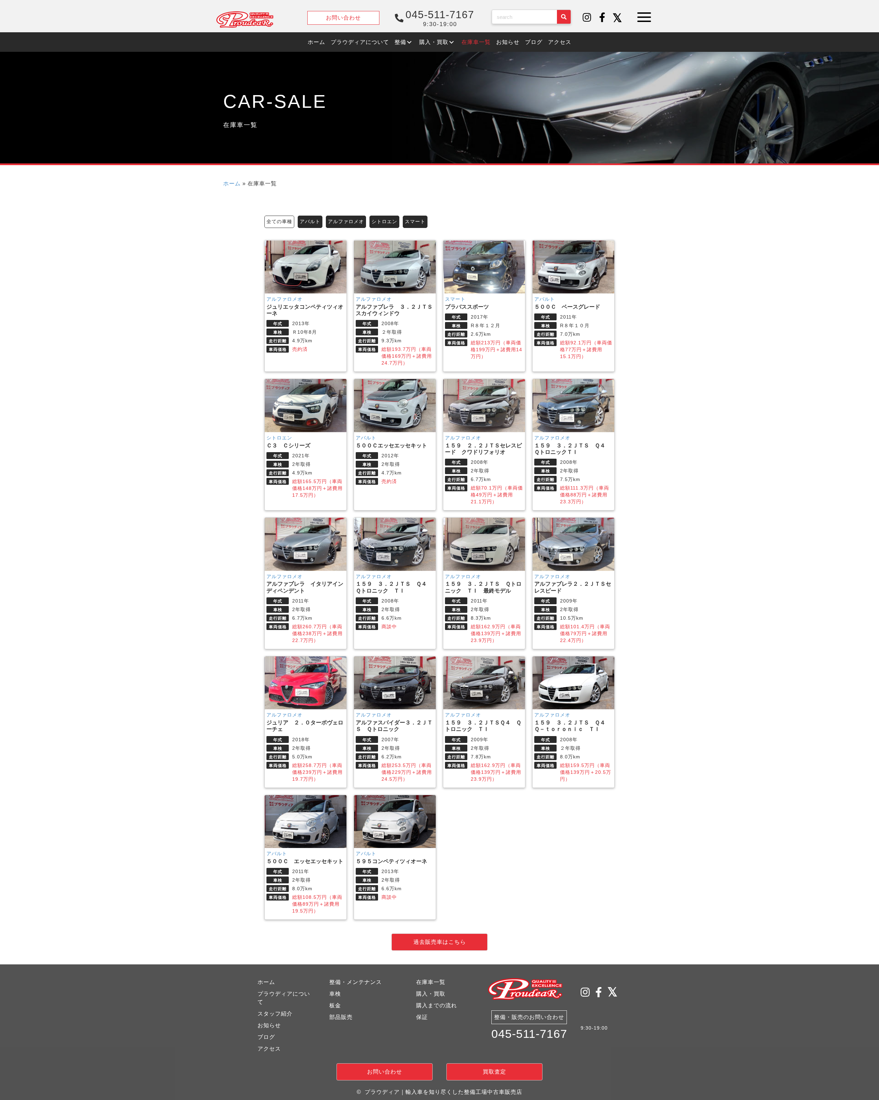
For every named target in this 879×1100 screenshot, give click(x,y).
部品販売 (341, 1017)
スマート (415, 221)
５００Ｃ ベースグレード (567, 307)
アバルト (310, 221)
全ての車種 (279, 221)
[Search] (564, 17)
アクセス (269, 1049)
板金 (335, 1005)
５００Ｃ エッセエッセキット (304, 861)
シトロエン (384, 221)
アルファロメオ (346, 221)
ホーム (232, 183)
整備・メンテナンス (355, 982)
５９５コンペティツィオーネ (391, 861)
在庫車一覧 (430, 982)
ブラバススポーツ (467, 307)
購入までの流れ (436, 1005)
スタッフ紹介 (275, 1014)
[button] (587, 18)
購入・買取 (430, 994)
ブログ (266, 1037)
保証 (422, 1017)
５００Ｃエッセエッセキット (391, 445)
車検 (335, 994)
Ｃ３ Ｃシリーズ (288, 445)
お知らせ (269, 1025)
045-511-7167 (529, 1033)
